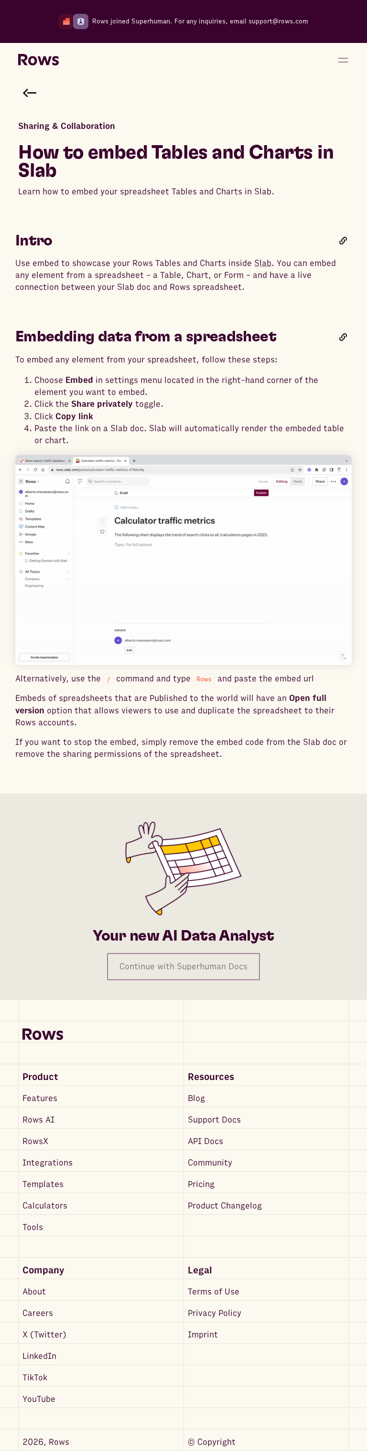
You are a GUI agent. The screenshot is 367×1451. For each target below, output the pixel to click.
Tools (32, 1227)
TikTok (34, 1378)
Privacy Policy (214, 1313)
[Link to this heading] (343, 241)
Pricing (201, 1184)
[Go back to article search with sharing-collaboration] (29, 92)
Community (210, 1163)
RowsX (35, 1141)
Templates (43, 1184)
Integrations (47, 1163)
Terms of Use (213, 1292)
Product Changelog (225, 1206)
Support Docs (214, 1120)
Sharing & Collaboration (66, 126)
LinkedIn (39, 1356)
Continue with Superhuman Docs (183, 967)
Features (39, 1098)
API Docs (205, 1141)
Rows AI (38, 1120)
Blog (196, 1098)
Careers (37, 1313)
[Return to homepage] (38, 60)
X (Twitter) (44, 1335)
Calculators (44, 1206)
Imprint (203, 1335)
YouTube (38, 1399)
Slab (262, 263)
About (34, 1292)
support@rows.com (278, 21)
